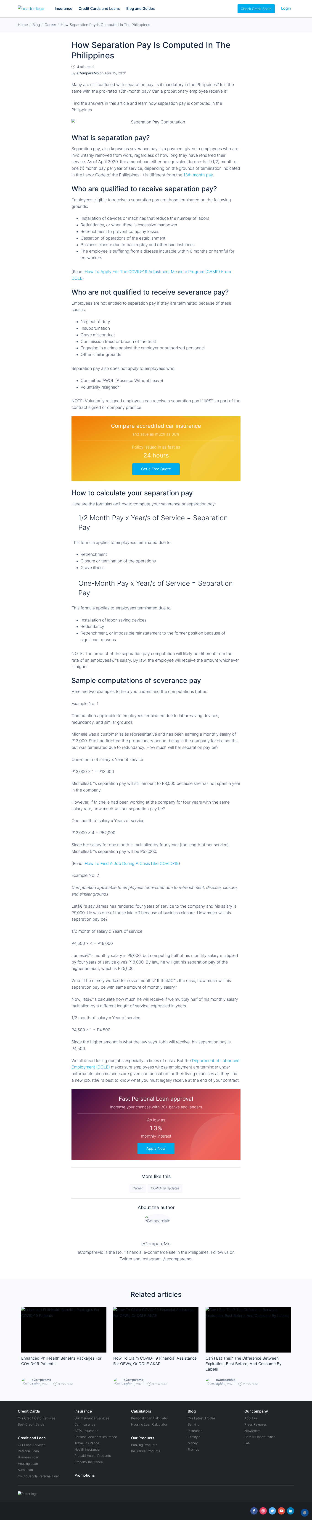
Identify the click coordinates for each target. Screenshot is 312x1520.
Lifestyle (194, 1437)
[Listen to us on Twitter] (272, 1511)
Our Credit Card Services (36, 1418)
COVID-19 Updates (165, 1188)
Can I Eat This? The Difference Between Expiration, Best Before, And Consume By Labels (243, 1363)
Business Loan (28, 1457)
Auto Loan (25, 1470)
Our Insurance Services (91, 1418)
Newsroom (252, 1431)
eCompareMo (156, 1243)
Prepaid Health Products (92, 1455)
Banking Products (144, 1445)
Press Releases (255, 1424)
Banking (193, 1424)
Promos (193, 1449)
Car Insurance (84, 1424)
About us (251, 1418)
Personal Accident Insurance (95, 1437)
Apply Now (156, 1148)
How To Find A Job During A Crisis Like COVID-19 (132, 863)
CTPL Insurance (86, 1431)
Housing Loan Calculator (149, 1424)
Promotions (84, 1475)
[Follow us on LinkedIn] (290, 1511)
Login (286, 8)
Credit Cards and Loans (99, 8)
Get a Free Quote (156, 469)
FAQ (247, 1443)
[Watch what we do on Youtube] (281, 1511)
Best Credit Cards (31, 1424)
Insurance (63, 8)
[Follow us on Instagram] (263, 1511)
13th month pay (198, 174)
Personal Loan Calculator (149, 1418)
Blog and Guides (140, 8)
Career (138, 1188)
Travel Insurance (86, 1443)
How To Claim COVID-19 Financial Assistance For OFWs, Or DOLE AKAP (155, 1361)
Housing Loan (28, 1463)
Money (193, 1443)
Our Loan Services (31, 1445)
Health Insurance (87, 1449)
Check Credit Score (256, 9)
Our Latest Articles (201, 1418)
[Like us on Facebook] (254, 1511)
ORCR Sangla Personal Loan (39, 1476)
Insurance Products (145, 1451)
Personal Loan (28, 1451)
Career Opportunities (259, 1437)
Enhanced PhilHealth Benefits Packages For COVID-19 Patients (61, 1361)
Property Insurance (88, 1462)
